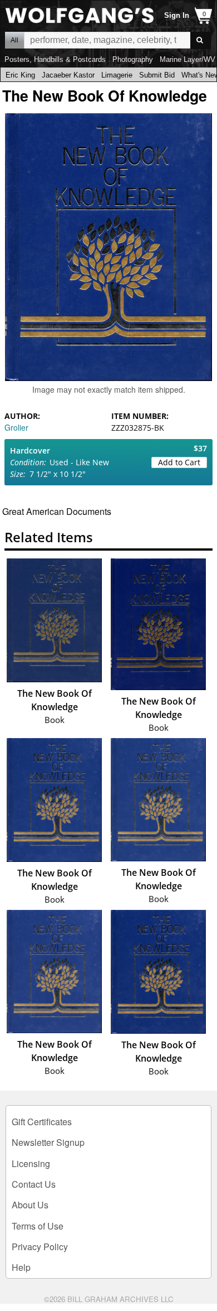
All (14, 40)
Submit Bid (157, 75)
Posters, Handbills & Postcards (55, 59)
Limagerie (116, 75)
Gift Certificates (42, 1121)
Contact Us (34, 1184)
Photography (132, 59)
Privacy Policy (40, 1246)
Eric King (20, 75)
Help (21, 1267)
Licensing (31, 1163)
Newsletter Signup (48, 1142)
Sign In (176, 15)
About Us (30, 1204)
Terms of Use (37, 1226)
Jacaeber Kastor (68, 75)
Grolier (16, 427)
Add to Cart (179, 462)
